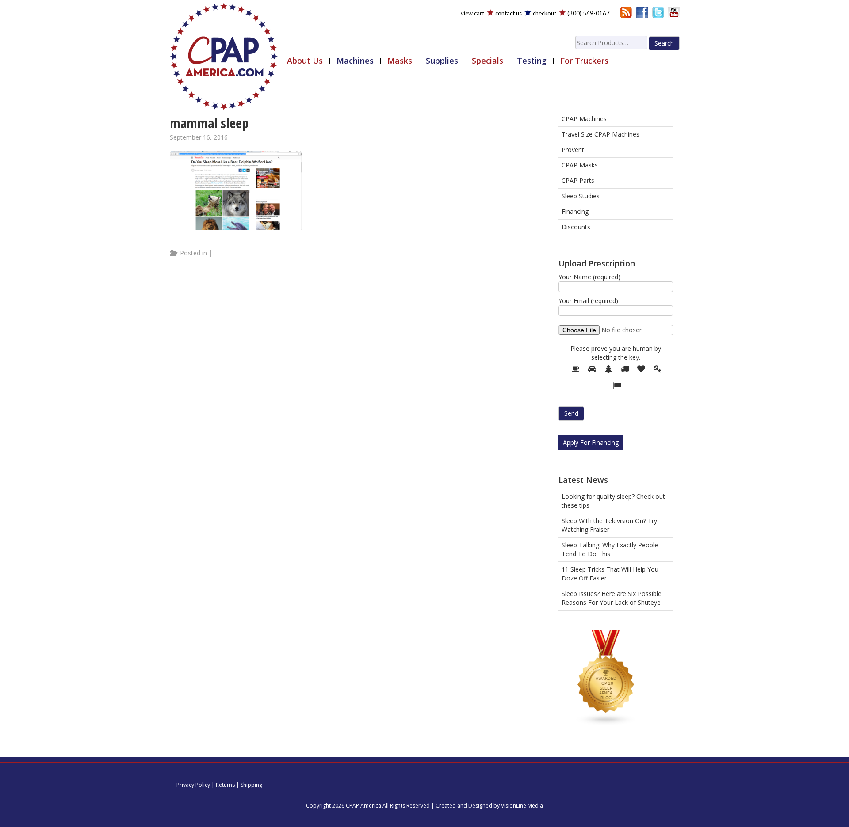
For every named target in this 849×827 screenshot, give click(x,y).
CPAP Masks (580, 165)
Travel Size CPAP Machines (600, 134)
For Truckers (584, 61)
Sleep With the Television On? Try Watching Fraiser (609, 525)
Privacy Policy (193, 785)
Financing (575, 211)
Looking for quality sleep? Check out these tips (613, 500)
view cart (472, 13)
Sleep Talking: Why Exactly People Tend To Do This (610, 549)
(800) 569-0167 (588, 13)
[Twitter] (658, 12)
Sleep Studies (581, 196)
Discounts (576, 227)
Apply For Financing (591, 442)
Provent (573, 149)
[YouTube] (674, 12)
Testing (532, 61)
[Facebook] (642, 12)
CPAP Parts (578, 180)
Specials (487, 61)
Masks (399, 61)
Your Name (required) (589, 277)
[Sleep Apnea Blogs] (606, 679)
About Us (305, 61)
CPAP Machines (584, 118)
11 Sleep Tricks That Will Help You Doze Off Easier (610, 573)
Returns (225, 785)
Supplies (442, 61)
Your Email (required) (588, 300)
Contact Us (508, 13)
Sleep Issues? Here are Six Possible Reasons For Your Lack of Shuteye (612, 598)
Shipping (251, 785)
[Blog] (626, 12)
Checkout (544, 13)
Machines (355, 61)
